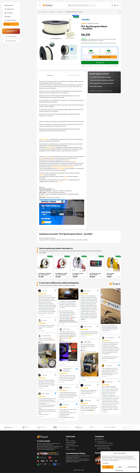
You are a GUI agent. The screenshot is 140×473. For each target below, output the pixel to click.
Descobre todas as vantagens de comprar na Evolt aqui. (100, 90)
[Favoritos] (112, 5)
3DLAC (41, 174)
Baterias (9, 16)
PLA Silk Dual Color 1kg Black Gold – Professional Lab (44, 274)
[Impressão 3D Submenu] (18, 5)
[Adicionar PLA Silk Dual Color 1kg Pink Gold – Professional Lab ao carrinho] (67, 269)
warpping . (60, 181)
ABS (52, 158)
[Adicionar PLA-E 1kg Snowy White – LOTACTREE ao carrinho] (84, 269)
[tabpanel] (61, 152)
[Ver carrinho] (115, 5)
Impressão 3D (10, 5)
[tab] (50, 75)
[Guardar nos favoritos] (120, 11)
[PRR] (49, 464)
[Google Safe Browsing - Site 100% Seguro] (41, 457)
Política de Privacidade (71, 442)
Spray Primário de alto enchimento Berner (62, 166)
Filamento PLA (60, 11)
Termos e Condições (70, 440)
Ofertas (8, 24)
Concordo (61, 214)
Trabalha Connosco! (70, 449)
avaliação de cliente (92, 23)
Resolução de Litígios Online (72, 445)
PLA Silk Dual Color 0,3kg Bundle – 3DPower (95, 274)
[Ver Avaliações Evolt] (79, 355)
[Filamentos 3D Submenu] (18, 9)
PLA (47, 156)
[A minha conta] (118, 5)
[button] (58, 27)
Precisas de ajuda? (12, 36)
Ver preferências (132, 467)
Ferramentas (10, 12)
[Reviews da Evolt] (49, 453)
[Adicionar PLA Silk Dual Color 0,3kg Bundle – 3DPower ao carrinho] (101, 269)
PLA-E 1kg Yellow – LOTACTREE (111, 274)
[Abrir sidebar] (40, 5)
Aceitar (108, 467)
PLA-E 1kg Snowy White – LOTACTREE (78, 274)
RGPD (67, 447)
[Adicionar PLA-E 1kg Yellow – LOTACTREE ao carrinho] (119, 269)
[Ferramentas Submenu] (18, 12)
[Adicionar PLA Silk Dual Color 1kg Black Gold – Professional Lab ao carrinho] (50, 269)
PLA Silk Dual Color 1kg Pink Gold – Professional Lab (61, 274)
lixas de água (61, 168)
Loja (39, 11)
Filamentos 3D (10, 9)
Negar (120, 467)
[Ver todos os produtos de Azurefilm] (85, 19)
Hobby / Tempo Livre (11, 20)
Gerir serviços (105, 463)
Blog (67, 439)
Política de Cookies (119, 470)
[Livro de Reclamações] (51, 457)
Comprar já (100, 62)
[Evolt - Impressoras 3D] (48, 5)
